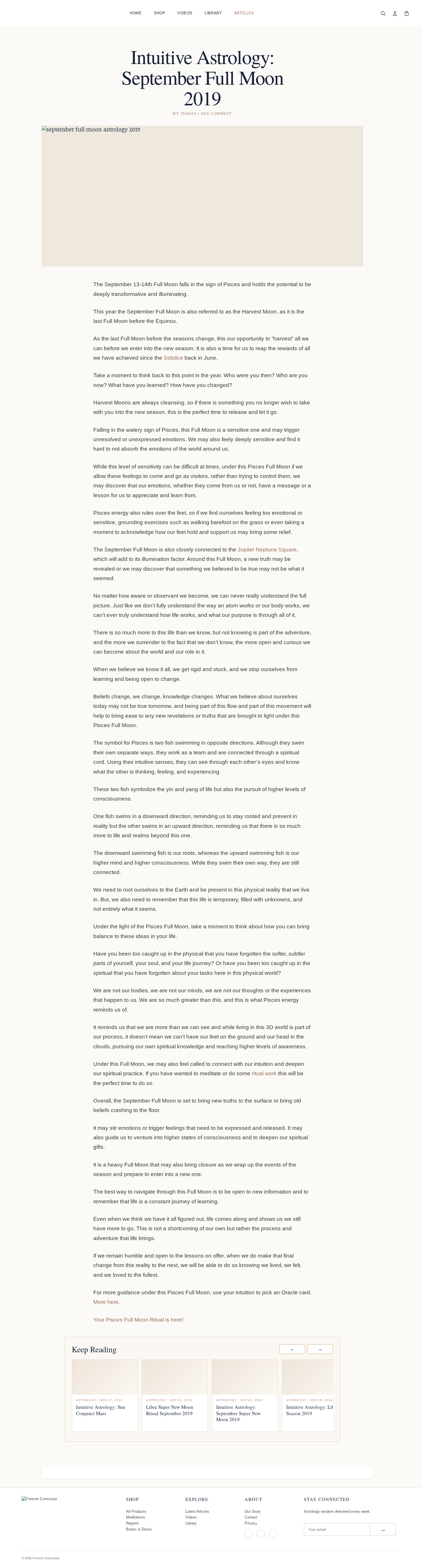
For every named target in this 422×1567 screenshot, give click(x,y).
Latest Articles (197, 1511)
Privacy (251, 1523)
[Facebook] (261, 1533)
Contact (251, 1517)
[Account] (394, 13)
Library (213, 13)
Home (136, 13)
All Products (136, 1511)
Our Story (253, 1511)
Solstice (173, 358)
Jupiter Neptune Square (267, 550)
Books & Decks (139, 1529)
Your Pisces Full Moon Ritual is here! (138, 1320)
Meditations (135, 1517)
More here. (106, 1302)
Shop (159, 13)
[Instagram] (249, 1533)
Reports (132, 1523)
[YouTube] (273, 1533)
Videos (185, 13)
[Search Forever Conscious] (383, 13)
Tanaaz (188, 114)
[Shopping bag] (406, 13)
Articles (244, 13)
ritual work (264, 1073)
